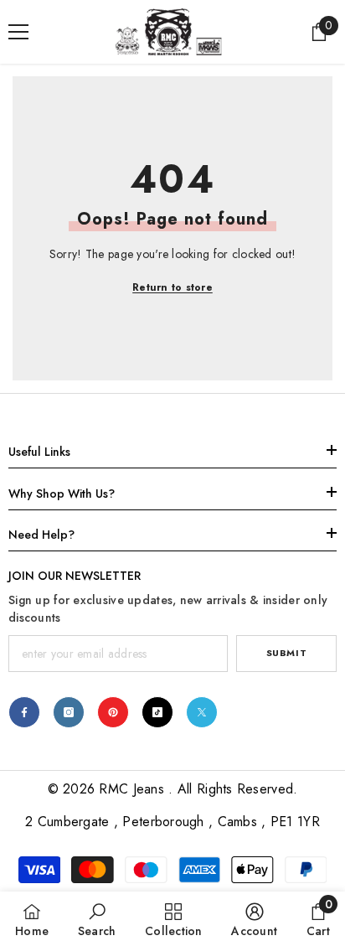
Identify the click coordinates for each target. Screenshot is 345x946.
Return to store (172, 287)
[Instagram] (69, 712)
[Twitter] (202, 712)
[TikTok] (157, 712)
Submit (286, 652)
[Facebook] (24, 712)
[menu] (18, 32)
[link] (97, 919)
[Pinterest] (113, 712)
